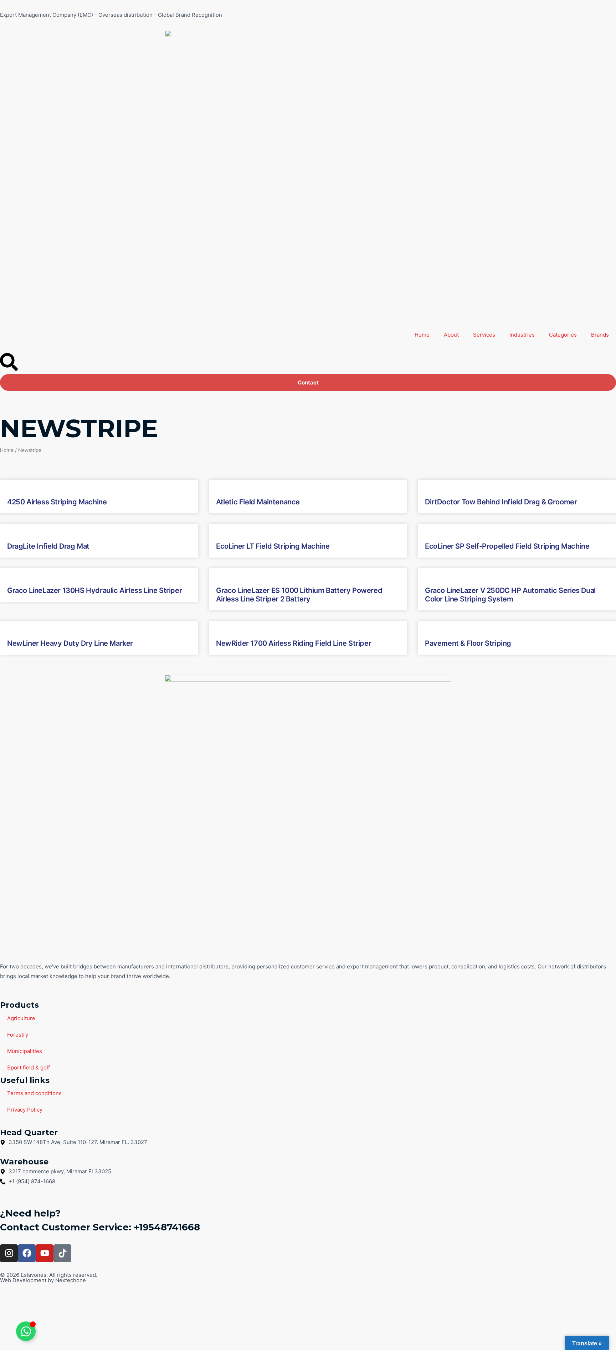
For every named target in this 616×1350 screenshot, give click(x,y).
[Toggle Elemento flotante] (26, 1331)
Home (422, 334)
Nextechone (70, 1280)
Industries (522, 334)
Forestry (17, 1034)
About (451, 334)
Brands (600, 334)
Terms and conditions (34, 1093)
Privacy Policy (24, 1109)
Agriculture (21, 1018)
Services (484, 334)
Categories (563, 334)
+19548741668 (167, 1227)
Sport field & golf (28, 1067)
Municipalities (24, 1051)
